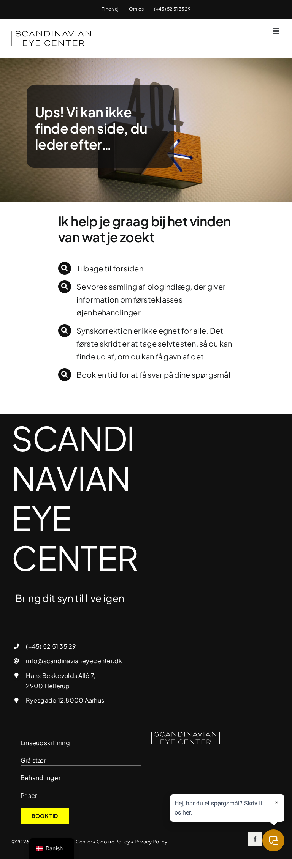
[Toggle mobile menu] (277, 31)
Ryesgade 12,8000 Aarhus (65, 700)
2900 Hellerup (48, 686)
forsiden (128, 268)
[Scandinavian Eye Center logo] (185, 735)
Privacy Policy (151, 842)
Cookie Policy (113, 842)
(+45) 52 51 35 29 (51, 646)
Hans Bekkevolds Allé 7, (60, 675)
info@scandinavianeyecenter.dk (74, 661)
